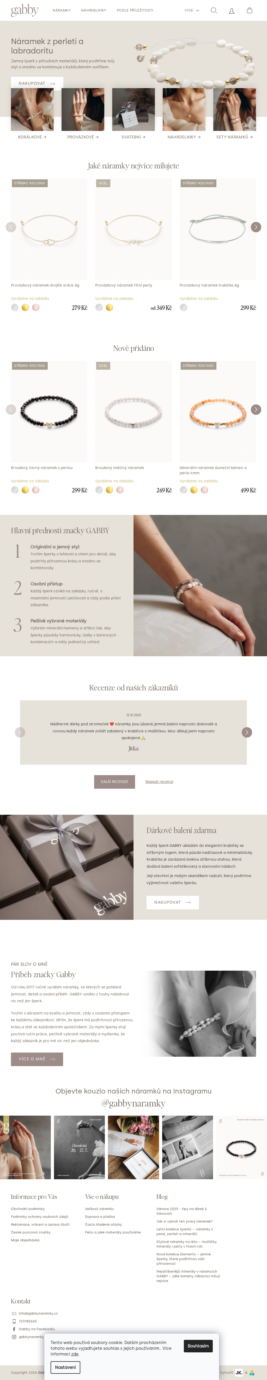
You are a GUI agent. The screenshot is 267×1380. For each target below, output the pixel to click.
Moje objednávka (25, 1240)
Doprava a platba (100, 1217)
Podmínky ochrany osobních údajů (39, 1217)
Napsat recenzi (159, 782)
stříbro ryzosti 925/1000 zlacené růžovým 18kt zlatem (36, 307)
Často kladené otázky (103, 1224)
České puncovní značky (31, 1232)
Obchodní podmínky (28, 1209)
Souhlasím (198, 1345)
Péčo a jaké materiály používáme (113, 1232)
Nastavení (65, 1367)
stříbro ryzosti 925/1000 (15, 307)
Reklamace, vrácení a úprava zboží (40, 1224)
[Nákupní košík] (249, 10)
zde (74, 1354)
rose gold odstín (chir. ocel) (120, 490)
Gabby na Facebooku (37, 1329)
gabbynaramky (31, 1337)
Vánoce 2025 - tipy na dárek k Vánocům (181, 1211)
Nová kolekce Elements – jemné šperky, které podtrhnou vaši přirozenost (183, 1259)
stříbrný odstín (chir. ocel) (99, 307)
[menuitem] (61, 10)
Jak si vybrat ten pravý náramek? (184, 1221)
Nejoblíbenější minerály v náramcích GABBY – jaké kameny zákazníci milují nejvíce (188, 1276)
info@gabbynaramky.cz (38, 1313)
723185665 (28, 1321)
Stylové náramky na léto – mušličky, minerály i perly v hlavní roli (186, 1244)
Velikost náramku (99, 1209)
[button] (256, 227)
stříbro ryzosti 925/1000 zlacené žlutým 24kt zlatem (25, 307)
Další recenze (114, 782)
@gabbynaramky (133, 1103)
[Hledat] (213, 10)
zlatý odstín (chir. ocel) (109, 307)
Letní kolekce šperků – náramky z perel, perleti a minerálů (184, 1231)
